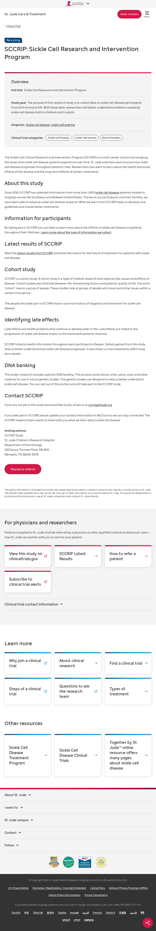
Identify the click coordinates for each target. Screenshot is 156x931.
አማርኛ (77, 919)
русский (74, 912)
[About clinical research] (78, 663)
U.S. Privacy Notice (18, 888)
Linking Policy (97, 888)
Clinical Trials (13, 26)
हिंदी (142, 912)
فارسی (133, 912)
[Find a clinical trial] (128, 663)
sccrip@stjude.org (100, 405)
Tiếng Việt (38, 912)
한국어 (50, 912)
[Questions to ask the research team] (78, 691)
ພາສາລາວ (89, 919)
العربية (86, 912)
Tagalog (62, 912)
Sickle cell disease (38, 125)
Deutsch (110, 912)
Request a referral (23, 469)
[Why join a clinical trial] (28, 663)
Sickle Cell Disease (58, 137)
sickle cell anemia (63, 125)
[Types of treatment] (128, 691)
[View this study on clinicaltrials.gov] (28, 556)
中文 (26, 912)
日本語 (122, 912)
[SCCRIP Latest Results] (78, 556)
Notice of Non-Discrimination (64, 895)
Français (97, 912)
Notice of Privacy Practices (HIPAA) (128, 888)
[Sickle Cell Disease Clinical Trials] (78, 755)
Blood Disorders (111, 137)
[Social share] (148, 923)
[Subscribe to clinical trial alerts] (28, 582)
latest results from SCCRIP (35, 253)
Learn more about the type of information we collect (76, 232)
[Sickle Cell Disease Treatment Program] (28, 755)
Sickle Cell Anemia (85, 137)
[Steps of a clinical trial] (28, 691)
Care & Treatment (25, 14)
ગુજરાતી (66, 919)
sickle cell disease (107, 192)
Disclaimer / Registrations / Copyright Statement (59, 888)
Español (16, 912)
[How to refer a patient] (128, 556)
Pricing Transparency (95, 895)
